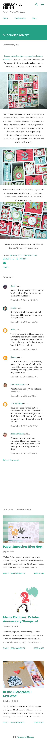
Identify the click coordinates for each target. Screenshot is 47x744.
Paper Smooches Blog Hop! (22, 546)
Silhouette (8, 259)
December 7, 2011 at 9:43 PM (24, 426)
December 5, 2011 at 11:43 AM (24, 300)
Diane (13, 308)
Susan (13, 357)
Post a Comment (11, 460)
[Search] (36, 4)
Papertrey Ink (30, 255)
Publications (20, 18)
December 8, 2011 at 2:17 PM (24, 453)
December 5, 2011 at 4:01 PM (24, 322)
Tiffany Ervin (17, 403)
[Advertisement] (23, 484)
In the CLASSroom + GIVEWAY (17, 694)
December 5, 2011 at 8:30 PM (24, 376)
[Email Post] (4, 264)
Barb (13, 286)
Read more (39, 573)
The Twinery (20, 259)
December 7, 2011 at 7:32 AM (24, 396)
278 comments (18, 648)
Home (5, 18)
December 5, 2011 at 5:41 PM (24, 349)
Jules (13, 329)
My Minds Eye (16, 255)
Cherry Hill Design (12, 5)
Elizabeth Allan (17, 384)
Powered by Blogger (25, 737)
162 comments (18, 573)
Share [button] (6, 267)
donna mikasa (17, 433)
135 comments (18, 723)
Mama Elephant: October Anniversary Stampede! (21, 619)
